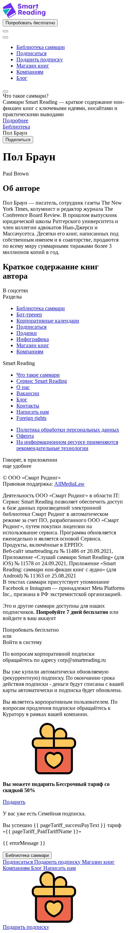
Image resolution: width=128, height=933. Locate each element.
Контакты (27, 406)
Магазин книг (32, 66)
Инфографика (32, 339)
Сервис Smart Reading (41, 381)
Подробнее (15, 120)
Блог (21, 78)
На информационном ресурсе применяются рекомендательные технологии (67, 445)
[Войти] (5, 31)
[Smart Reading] (24, 16)
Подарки (26, 333)
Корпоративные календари (47, 321)
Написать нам (32, 412)
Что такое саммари (38, 375)
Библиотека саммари (40, 47)
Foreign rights (31, 418)
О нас (23, 387)
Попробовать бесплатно (30, 22)
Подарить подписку (39, 59)
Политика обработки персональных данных (67, 430)
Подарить (14, 802)
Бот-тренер (29, 314)
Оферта (25, 436)
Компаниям (29, 72)
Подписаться (31, 53)
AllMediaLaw (69, 484)
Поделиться (17, 139)
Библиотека (16, 127)
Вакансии (27, 393)
